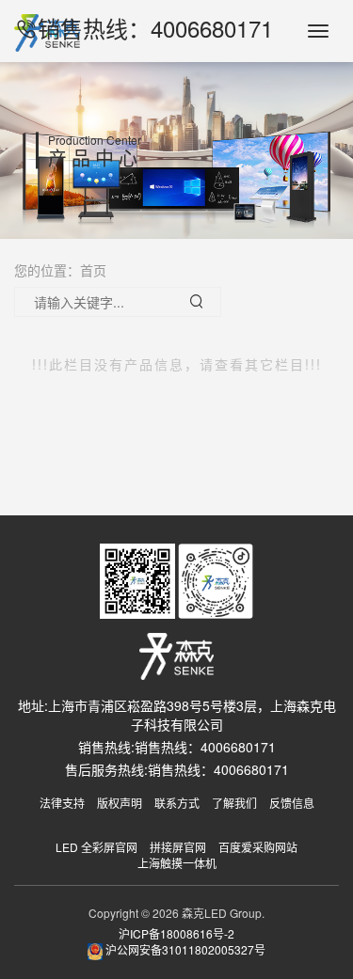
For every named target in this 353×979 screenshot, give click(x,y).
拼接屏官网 (178, 847)
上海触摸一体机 (177, 863)
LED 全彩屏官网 (96, 847)
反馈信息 (291, 803)
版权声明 (119, 803)
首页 (93, 270)
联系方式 (177, 803)
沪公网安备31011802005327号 (184, 949)
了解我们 (234, 803)
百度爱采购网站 (257, 847)
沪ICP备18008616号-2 (176, 933)
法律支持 (62, 803)
